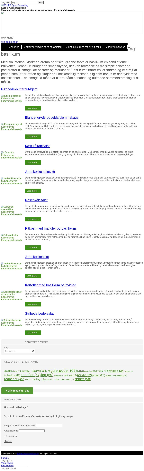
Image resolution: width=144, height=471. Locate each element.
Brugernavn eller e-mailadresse (19, 425)
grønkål (42, 370)
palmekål (58, 375)
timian (59, 380)
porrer (98, 375)
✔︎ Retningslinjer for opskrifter (83, 47)
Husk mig (12, 436)
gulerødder (63, 370)
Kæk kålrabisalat (37, 146)
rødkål (29, 380)
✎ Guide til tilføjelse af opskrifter (43, 47)
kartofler (31, 375)
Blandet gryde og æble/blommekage (51, 117)
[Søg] (32, 351)
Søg (6, 347)
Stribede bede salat (39, 313)
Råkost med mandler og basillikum (50, 228)
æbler (83, 379)
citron (17, 371)
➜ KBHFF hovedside (115, 47)
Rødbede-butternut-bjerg (19, 89)
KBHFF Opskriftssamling (13, 8)
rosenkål (121, 375)
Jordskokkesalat (37, 257)
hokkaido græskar (86, 371)
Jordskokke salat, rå (40, 172)
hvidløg (116, 370)
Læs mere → (33, 108)
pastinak (70, 375)
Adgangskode (11, 431)
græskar (28, 371)
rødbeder (14, 379)
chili (8, 371)
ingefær (129, 371)
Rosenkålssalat (36, 200)
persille (84, 375)
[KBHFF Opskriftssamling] (14, 5)
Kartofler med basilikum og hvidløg (50, 285)
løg (47, 375)
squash (49, 380)
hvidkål (102, 371)
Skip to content (9, 42)
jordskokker (12, 375)
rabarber (110, 375)
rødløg (39, 379)
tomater (68, 379)
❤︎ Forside (14, 47)
